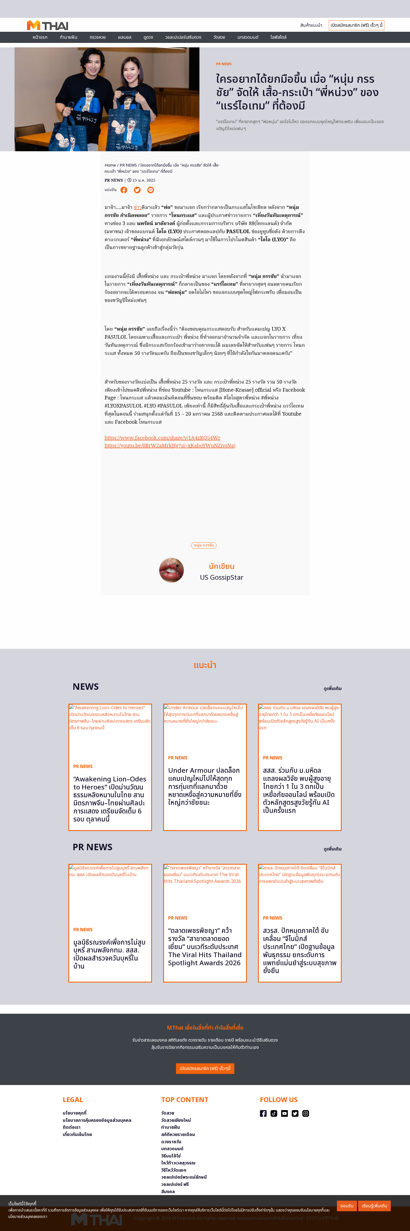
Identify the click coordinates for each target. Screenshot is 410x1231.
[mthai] (47, 24)
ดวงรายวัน (171, 1142)
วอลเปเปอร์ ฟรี (175, 1184)
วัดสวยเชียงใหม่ (176, 1120)
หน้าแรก (40, 37)
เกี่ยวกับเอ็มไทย (77, 1134)
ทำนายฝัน (69, 37)
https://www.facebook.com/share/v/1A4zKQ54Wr (162, 438)
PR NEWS (224, 64)
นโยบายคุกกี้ (74, 1113)
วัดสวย (219, 37)
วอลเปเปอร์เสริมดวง (183, 37)
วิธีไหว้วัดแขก (173, 1170)
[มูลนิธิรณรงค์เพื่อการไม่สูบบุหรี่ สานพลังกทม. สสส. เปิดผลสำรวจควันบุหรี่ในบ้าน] (110, 893)
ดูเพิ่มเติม (333, 688)
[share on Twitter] (137, 190)
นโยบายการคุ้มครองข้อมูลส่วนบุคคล (97, 1120)
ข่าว (138, 208)
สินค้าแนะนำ (311, 25)
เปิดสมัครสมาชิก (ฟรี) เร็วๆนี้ (205, 1068)
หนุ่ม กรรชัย (204, 545)
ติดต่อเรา (72, 1127)
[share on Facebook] (124, 190)
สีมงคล (168, 1191)
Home (110, 165)
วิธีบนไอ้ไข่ (171, 1156)
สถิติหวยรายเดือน (178, 1134)
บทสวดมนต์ (247, 37)
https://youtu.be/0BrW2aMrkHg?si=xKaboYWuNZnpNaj (170, 446)
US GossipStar (221, 578)
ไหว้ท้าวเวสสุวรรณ (178, 1163)
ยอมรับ (347, 1206)
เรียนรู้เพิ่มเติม (374, 1206)
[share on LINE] (150, 190)
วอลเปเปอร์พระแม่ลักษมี (184, 1177)
